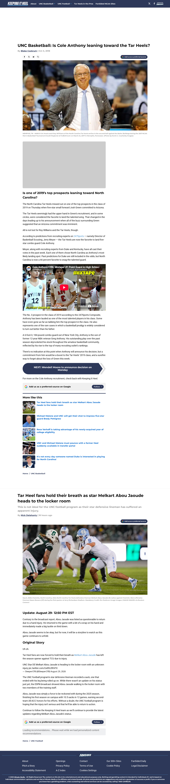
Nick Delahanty (29, 515)
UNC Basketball (38, 473)
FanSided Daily (138, 761)
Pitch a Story (28, 765)
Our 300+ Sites (114, 761)
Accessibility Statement (34, 770)
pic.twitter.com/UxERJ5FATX (43, 668)
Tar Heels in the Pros (83, 4)
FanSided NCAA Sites (105, 4)
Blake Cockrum (29, 51)
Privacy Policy (63, 765)
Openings (60, 761)
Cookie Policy (113, 765)
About (33, 4)
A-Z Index (60, 770)
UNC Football (37, 741)
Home (25, 473)
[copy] (38, 57)
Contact (84, 761)
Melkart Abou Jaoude (85, 655)
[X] (149, 4)
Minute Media (19, 777)
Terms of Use (86, 765)
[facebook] (154, 4)
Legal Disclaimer (139, 765)
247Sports (79, 236)
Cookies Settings (88, 770)
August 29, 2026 (58, 671)
